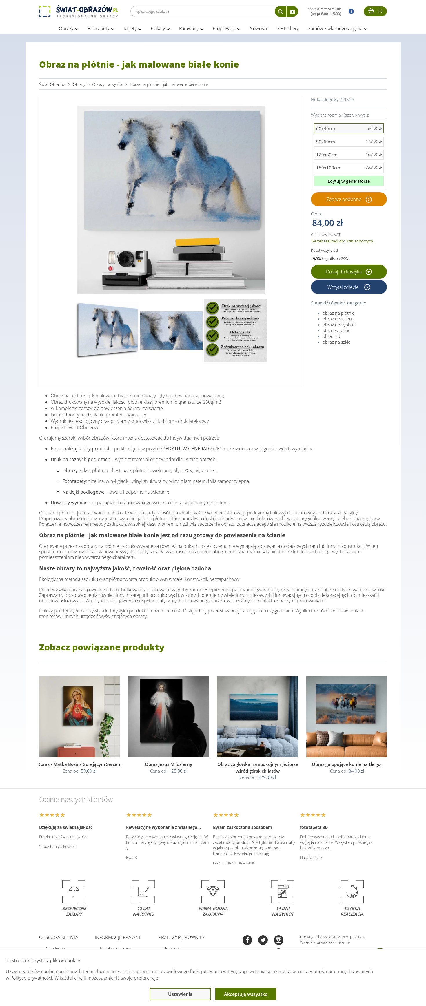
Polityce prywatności (31, 978)
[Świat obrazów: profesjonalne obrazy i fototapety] (78, 11)
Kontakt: (324, 11)
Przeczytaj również (182, 937)
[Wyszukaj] (280, 11)
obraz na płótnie (338, 313)
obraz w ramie (336, 330)
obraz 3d (331, 336)
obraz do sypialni (339, 324)
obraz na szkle (336, 342)
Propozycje (224, 28)
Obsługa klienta (58, 937)
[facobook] (350, 11)
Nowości (258, 28)
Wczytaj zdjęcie (343, 287)
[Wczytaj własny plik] (292, 11)
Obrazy (66, 28)
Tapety (129, 28)
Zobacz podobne (343, 199)
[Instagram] (279, 940)
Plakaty (158, 28)
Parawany (189, 28)
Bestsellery (287, 28)
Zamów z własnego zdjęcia (335, 28)
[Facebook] (247, 940)
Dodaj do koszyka (344, 272)
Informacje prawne (118, 937)
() (379, 10)
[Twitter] (263, 940)
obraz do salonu (338, 319)
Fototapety (98, 28)
